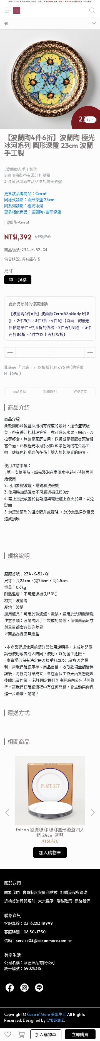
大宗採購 (46, 901)
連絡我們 (82, 901)
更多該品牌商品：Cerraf (25, 193)
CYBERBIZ (55, 1020)
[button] (92, 812)
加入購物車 (45, 1034)
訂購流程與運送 (74, 892)
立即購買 (80, 1034)
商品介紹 (19, 391)
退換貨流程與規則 (19, 901)
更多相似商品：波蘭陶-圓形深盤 (32, 211)
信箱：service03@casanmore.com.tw (38, 940)
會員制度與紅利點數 (40, 892)
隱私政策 (64, 901)
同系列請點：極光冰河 (23, 205)
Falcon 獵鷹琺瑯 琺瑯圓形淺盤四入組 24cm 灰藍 (50, 832)
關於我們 (12, 892)
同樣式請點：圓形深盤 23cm (29, 199)
